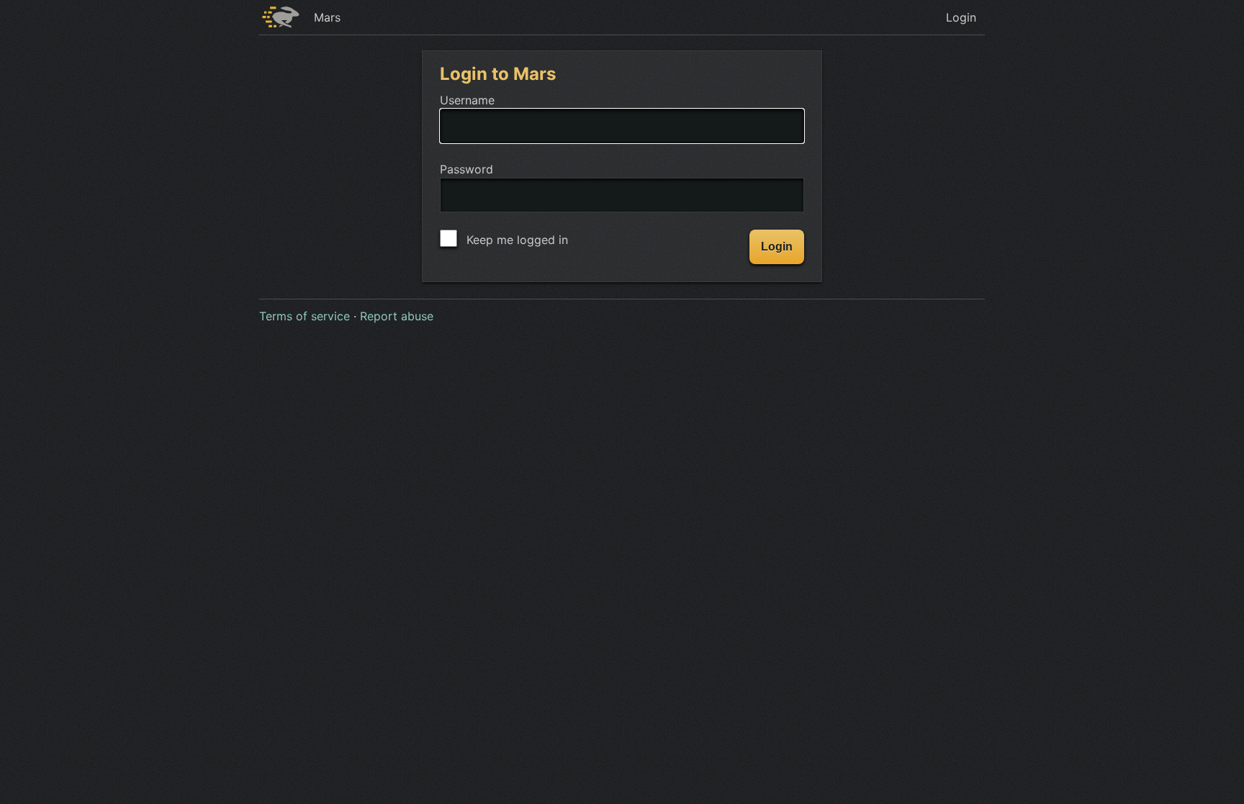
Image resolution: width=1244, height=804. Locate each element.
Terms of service (304, 316)
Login (961, 17)
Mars (327, 17)
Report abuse (396, 316)
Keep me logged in (515, 239)
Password (466, 169)
